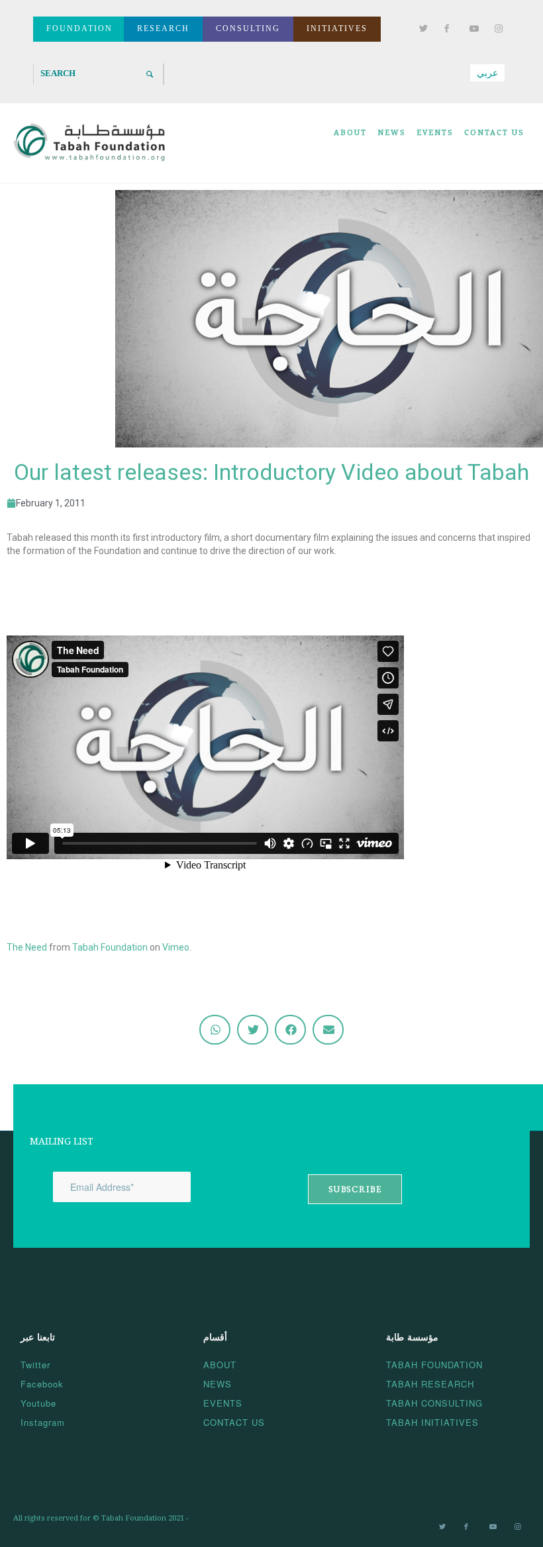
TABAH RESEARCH (430, 1384)
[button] (214, 1030)
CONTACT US (234, 1422)
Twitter (35, 1364)
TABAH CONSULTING (434, 1403)
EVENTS (222, 1403)
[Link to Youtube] (471, 29)
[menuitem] (350, 143)
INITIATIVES (337, 28)
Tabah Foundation (110, 947)
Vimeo (175, 947)
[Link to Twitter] (420, 29)
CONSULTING (248, 28)
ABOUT (219, 1364)
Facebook (42, 1384)
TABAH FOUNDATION (434, 1364)
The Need (27, 947)
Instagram (43, 1422)
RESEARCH (163, 28)
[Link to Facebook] (446, 29)
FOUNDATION (79, 28)
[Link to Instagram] (496, 29)
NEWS (217, 1384)
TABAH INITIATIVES (432, 1422)
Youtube (38, 1403)
